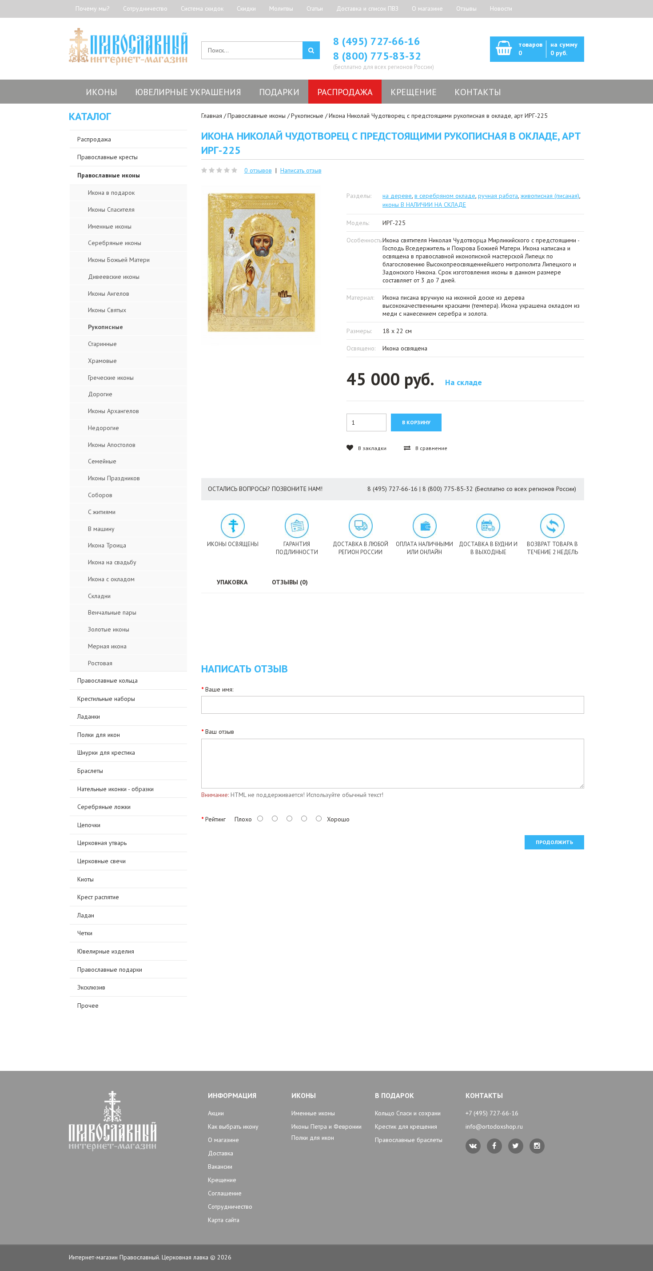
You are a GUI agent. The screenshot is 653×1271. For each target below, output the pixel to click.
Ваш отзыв (219, 732)
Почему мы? (93, 8)
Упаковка (232, 582)
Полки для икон (312, 1138)
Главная (211, 116)
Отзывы (466, 8)
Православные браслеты (408, 1140)
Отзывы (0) (290, 582)
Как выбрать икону (233, 1126)
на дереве (397, 196)
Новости (501, 8)
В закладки (371, 448)
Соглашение (225, 1193)
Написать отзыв (301, 170)
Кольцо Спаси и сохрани (408, 1113)
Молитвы (281, 8)
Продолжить (554, 842)
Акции (216, 1113)
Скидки (246, 8)
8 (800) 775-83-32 (377, 56)
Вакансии (220, 1166)
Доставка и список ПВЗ (367, 8)
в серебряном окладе (444, 196)
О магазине (427, 8)
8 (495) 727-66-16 (376, 41)
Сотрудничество (145, 8)
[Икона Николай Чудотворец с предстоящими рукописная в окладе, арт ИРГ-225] (261, 265)
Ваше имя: (219, 689)
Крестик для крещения (406, 1126)
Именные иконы (313, 1113)
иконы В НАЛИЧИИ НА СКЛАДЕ (424, 205)
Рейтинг (215, 819)
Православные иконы (256, 116)
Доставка (220, 1153)
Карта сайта (223, 1220)
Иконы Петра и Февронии (326, 1126)
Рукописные (307, 116)
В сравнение (430, 448)
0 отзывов (258, 170)
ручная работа (498, 196)
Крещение (222, 1180)
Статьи (315, 8)
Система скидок (202, 8)
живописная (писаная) (550, 196)
